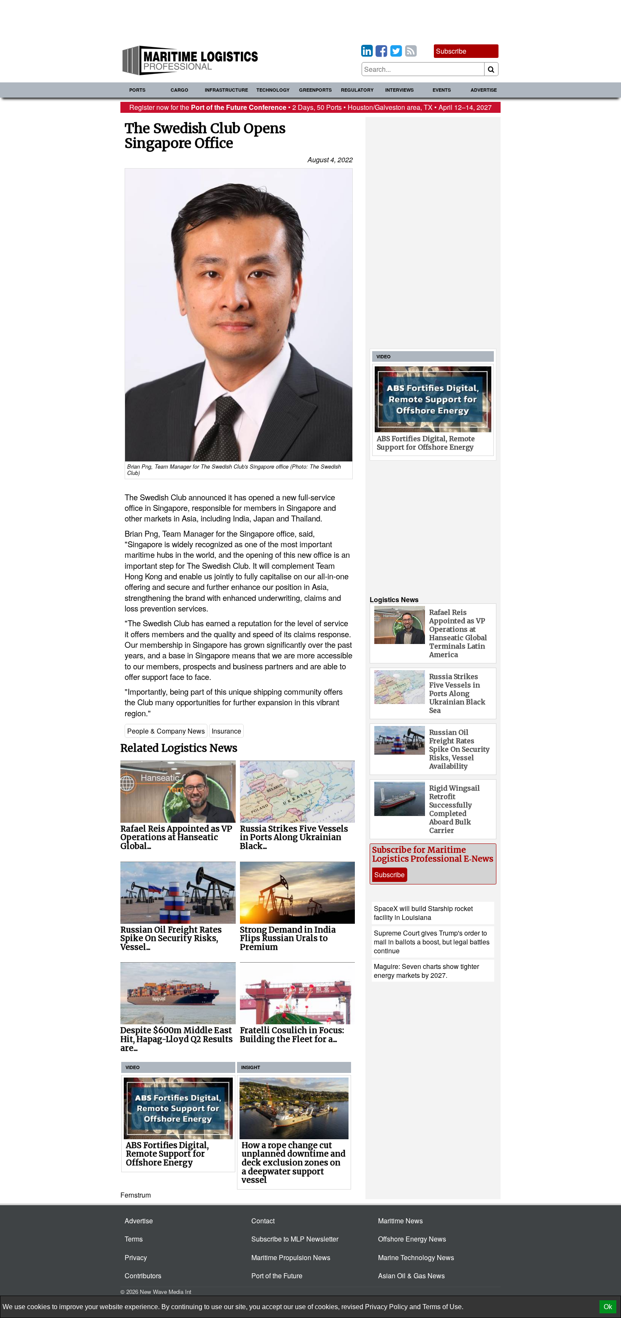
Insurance (226, 731)
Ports (137, 90)
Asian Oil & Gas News (411, 1275)
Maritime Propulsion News (290, 1257)
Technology (272, 90)
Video (132, 1067)
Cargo (179, 90)
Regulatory (357, 90)
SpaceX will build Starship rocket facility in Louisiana (423, 912)
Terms (134, 1239)
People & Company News (166, 731)
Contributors (143, 1275)
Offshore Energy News (412, 1239)
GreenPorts (315, 90)
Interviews (399, 90)
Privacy (136, 1257)
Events (442, 90)
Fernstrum (135, 1195)
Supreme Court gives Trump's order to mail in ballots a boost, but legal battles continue (432, 942)
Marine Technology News (416, 1257)
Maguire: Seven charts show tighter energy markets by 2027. (426, 970)
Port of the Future (276, 1275)
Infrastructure (226, 90)
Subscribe (451, 51)
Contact (263, 1220)
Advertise (484, 90)
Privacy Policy (386, 1306)
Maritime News (400, 1220)
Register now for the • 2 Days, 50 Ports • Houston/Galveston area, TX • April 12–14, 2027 (310, 107)
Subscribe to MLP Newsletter (294, 1239)
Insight (250, 1067)
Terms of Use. (442, 1306)
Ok (608, 1306)
